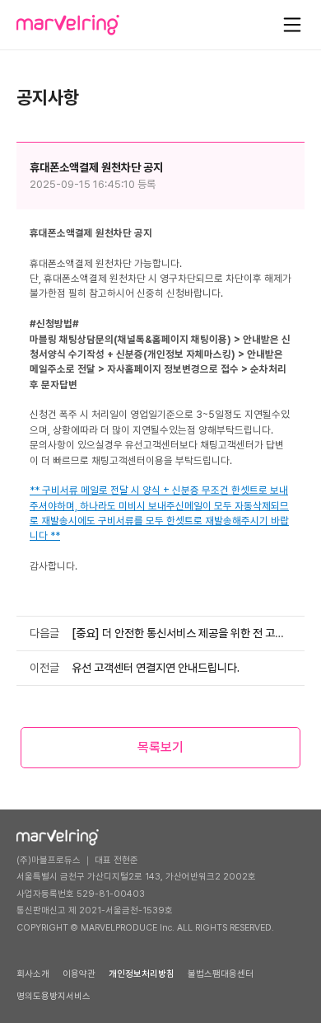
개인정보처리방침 (141, 974)
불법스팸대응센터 (221, 974)
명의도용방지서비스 (53, 996)
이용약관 (79, 974)
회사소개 (32, 974)
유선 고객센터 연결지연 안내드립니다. (156, 667)
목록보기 (160, 747)
